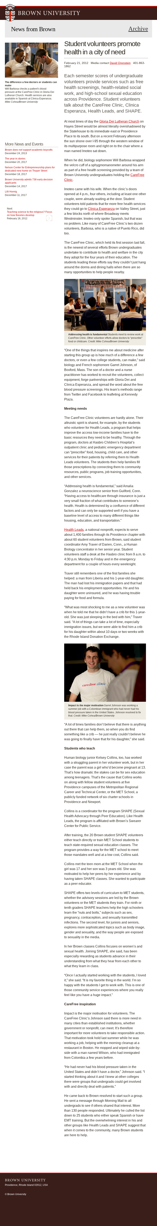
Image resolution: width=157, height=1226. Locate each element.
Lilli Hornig (11, 191)
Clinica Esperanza (101, 208)
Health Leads (74, 529)
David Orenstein (120, 63)
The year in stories (15, 158)
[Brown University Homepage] (43, 13)
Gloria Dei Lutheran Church (119, 121)
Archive (138, 28)
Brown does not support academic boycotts (29, 149)
